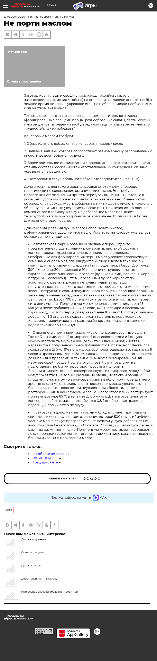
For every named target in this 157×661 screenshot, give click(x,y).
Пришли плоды (31, 565)
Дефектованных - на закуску (39, 578)
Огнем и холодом (32, 552)
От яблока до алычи (50, 454)
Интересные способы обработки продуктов (49, 591)
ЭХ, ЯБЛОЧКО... (45, 458)
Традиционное (45, 462)
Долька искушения (33, 539)
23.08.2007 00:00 (14, 16)
